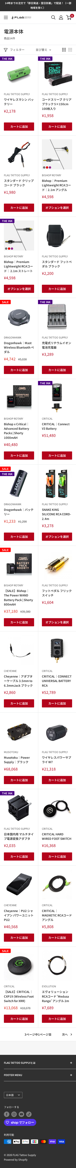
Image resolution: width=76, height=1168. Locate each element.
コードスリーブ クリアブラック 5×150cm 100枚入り (57, 104)
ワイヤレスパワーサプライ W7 (56, 759)
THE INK (7, 59)
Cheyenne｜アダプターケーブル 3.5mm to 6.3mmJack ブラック (18, 680)
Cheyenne (10, 671)
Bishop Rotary (51, 175)
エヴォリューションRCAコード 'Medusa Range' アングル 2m (55, 996)
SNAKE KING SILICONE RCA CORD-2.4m (56, 514)
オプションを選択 (57, 208)
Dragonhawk (12, 337)
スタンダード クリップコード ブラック (19, 183)
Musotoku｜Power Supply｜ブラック (17, 759)
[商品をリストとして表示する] (70, 49)
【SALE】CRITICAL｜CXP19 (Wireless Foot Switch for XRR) (19, 996)
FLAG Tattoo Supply (17, 94)
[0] (68, 17)
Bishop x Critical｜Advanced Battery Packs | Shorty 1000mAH (16, 431)
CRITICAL (47, 418)
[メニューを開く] (6, 17)
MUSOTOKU (11, 752)
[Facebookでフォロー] (6, 1114)
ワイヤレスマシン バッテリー (19, 101)
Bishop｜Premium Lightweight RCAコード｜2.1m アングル (56, 185)
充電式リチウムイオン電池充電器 (56, 345)
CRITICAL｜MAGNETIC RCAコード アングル (57, 915)
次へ (65, 1034)
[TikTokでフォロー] (29, 1114)
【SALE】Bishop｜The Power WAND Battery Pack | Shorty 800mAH (18, 597)
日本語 (10, 1095)
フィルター (17, 50)
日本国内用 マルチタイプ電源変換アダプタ (19, 836)
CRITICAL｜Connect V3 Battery (56, 426)
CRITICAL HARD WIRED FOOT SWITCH (56, 836)
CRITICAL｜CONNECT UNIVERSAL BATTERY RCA (57, 680)
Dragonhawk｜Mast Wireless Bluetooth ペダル (19, 347)
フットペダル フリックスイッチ (57, 593)
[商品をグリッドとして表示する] (64, 49)
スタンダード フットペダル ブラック (57, 264)
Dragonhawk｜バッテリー (19, 512)
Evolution (49, 986)
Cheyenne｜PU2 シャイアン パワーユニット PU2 (19, 915)
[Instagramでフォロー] (14, 1114)
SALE (5, 302)
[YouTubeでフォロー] (21, 1114)
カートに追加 (19, 126)
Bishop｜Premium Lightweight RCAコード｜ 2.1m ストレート (18, 266)
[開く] (53, 17)
